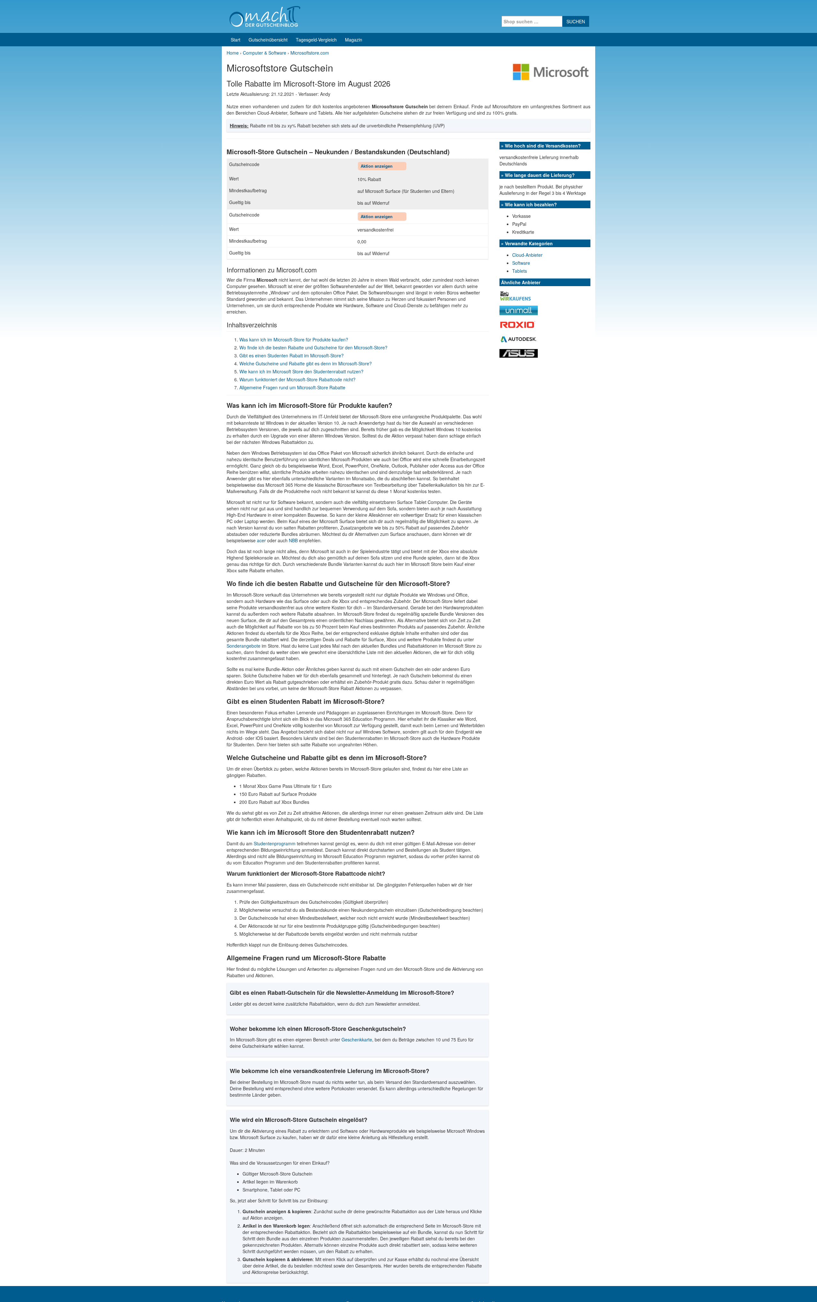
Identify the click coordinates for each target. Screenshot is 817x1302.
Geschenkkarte (356, 1039)
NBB (293, 540)
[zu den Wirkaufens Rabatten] (515, 295)
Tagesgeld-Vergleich (316, 39)
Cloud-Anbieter (527, 255)
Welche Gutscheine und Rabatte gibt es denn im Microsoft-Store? (305, 363)
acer (261, 540)
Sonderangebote (243, 646)
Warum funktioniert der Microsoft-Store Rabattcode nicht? (297, 379)
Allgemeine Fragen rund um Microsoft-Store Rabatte (292, 387)
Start (235, 39)
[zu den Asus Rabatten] (518, 352)
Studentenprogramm (275, 843)
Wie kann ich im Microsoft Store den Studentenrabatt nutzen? (301, 371)
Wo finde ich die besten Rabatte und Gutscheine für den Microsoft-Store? (313, 347)
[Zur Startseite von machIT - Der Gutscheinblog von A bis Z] (265, 15)
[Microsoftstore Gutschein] (551, 71)
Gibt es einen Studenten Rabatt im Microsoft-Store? (291, 355)
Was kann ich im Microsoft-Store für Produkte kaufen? (293, 339)
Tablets (519, 271)
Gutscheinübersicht (268, 39)
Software (521, 263)
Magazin (353, 39)
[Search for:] (532, 21)
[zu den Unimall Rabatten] (518, 310)
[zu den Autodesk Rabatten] (518, 339)
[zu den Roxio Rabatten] (518, 324)
